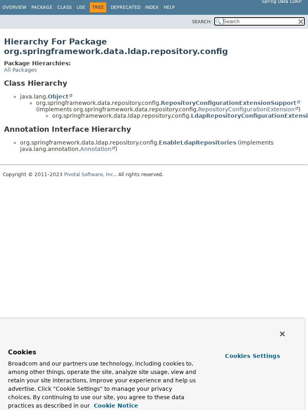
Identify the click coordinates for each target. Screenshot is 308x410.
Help (169, 7)
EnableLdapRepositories (197, 142)
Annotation (95, 149)
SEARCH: (202, 21)
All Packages (20, 70)
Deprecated (125, 7)
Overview (14, 7)
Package (42, 7)
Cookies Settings (252, 356)
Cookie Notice (115, 405)
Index (152, 7)
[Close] (282, 334)
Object (58, 96)
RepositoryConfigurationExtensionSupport (228, 103)
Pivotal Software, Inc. (89, 174)
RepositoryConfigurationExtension (246, 109)
